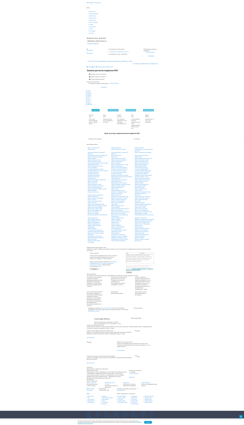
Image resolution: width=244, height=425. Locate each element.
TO (88, 397)
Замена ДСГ (91, 234)
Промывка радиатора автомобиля (143, 221)
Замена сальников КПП (140, 205)
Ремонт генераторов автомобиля (143, 152)
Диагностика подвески (93, 222)
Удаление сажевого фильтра (142, 239)
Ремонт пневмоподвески (94, 224)
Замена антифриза (116, 219)
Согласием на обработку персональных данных (139, 269)
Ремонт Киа (95, 110)
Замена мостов (115, 222)
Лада (133, 413)
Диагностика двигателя (94, 147)
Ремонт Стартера (92, 202)
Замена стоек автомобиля (118, 227)
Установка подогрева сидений (119, 172)
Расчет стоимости (91, 382)
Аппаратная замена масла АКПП (96, 231)
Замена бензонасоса (116, 181)
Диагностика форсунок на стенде (119, 164)
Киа (106, 411)
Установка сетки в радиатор (95, 230)
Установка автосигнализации (142, 172)
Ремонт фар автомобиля (117, 202)
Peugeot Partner (149, 400)
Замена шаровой (92, 158)
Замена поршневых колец (117, 190)
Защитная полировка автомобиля (119, 175)
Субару (125, 411)
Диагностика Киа (148, 110)
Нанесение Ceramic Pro (93, 176)
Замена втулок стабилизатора (142, 224)
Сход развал (91, 242)
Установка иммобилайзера (141, 169)
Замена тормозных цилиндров (95, 198)
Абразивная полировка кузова (119, 237)
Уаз (151, 414)
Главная (90, 67)
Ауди (124, 416)
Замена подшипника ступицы (95, 166)
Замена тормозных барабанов (95, 157)
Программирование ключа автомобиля (98, 170)
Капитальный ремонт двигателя (96, 237)
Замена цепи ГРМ (139, 147)
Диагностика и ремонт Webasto (119, 167)
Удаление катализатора (141, 217)
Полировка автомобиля (94, 175)
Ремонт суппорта (92, 199)
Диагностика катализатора (141, 210)
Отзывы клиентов (145, 382)
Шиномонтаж (92, 20)
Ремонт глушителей (116, 155)
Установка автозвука (116, 173)
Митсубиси (144, 411)
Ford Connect (134, 400)
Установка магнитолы (93, 173)
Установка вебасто (92, 167)
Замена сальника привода (94, 225)
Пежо (151, 411)
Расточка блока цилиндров (94, 187)
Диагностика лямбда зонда (94, 210)
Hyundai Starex (135, 403)
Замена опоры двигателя (94, 160)
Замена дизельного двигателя (142, 178)
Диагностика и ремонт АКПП (95, 208)
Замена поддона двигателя (141, 184)
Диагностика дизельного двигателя (97, 179)
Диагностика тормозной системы (119, 196)
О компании (92, 31)
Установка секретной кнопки (118, 170)
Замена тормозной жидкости (118, 199)
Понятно (148, 422)
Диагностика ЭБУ (139, 237)
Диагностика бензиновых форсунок (120, 208)
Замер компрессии (139, 187)
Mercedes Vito (148, 397)
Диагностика (92, 15)
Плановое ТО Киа (113, 110)
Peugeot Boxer (148, 399)
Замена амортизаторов (141, 166)
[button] (18, 318)
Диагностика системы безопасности (120, 211)
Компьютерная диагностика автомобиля (98, 163)
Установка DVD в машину (141, 173)
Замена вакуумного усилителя (142, 196)
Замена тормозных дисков (141, 155)
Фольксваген (108, 416)
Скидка (91, 24)
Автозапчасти (92, 18)
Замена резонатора (93, 217)
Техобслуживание (93, 13)
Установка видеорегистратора (95, 169)
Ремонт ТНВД (138, 190)
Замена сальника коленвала (118, 158)
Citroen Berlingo (122, 396)
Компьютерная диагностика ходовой (144, 214)
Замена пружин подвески (141, 164)
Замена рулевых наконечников (95, 195)
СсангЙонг (116, 416)
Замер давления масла (93, 164)
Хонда (151, 417)
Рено (115, 413)
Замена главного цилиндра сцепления (97, 205)
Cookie (99, 266)
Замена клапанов (92, 190)
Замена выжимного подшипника (143, 204)
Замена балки (91, 227)
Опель (142, 416)
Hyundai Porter (121, 400)
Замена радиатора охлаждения (119, 179)
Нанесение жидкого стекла (142, 176)
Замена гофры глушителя (94, 219)
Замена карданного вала (117, 205)
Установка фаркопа (116, 228)
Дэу (97, 413)
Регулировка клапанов (140, 185)
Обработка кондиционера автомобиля (144, 219)
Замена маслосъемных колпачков (143, 158)
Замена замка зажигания (141, 199)
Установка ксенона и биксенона (119, 169)
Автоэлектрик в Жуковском (95, 236)
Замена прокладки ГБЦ (140, 189)
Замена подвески (92, 228)
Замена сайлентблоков (117, 166)
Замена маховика (139, 182)
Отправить (129, 272)
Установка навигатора (93, 172)
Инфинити (98, 414)
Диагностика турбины (93, 213)
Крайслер (89, 417)
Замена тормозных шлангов (142, 198)
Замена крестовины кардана (95, 207)
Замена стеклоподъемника (118, 201)
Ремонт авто (92, 11)
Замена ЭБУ (114, 204)
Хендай (143, 414)
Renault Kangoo (148, 402)
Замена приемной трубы (117, 217)
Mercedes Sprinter (149, 396)
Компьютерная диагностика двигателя (97, 155)
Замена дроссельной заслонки (119, 182)
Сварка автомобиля (140, 236)
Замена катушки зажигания (95, 201)
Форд (133, 411)
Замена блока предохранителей (96, 204)
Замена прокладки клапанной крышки (121, 184)
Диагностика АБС (92, 239)
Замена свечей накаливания (118, 240)
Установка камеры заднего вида (143, 170)
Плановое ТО (126, 382)
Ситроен (98, 411)
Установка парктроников (141, 167)
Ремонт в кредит (93, 22)
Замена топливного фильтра (142, 228)
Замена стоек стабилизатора (142, 222)
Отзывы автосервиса (106, 308)
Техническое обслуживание (142, 234)
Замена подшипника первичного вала (97, 189)
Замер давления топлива (141, 213)
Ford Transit (134, 402)
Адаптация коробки (140, 202)
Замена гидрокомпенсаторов (142, 179)
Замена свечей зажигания (141, 161)
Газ (105, 414)
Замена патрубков (92, 182)
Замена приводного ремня (94, 184)
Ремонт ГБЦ (114, 157)
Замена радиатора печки (94, 221)
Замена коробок (115, 233)
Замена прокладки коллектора (95, 185)
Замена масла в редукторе (141, 231)
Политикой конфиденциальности (139, 268)
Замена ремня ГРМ (116, 147)
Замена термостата (116, 221)
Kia (95, 67)
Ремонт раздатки (115, 207)
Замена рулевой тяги (93, 196)
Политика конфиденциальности (108, 410)
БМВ (88, 414)
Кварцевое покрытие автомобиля (143, 175)
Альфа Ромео (126, 414)
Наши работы (92, 26)
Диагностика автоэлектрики (118, 213)
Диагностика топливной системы (143, 211)
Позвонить (150, 56)
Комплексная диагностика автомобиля (97, 214)
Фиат (151, 416)
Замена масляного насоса (141, 181)
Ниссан (143, 413)
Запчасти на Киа (131, 110)
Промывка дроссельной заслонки (119, 239)
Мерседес (134, 416)
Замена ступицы (115, 224)
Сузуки (125, 413)
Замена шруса (138, 157)
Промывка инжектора (93, 192)
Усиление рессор (139, 227)
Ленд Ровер (117, 411)
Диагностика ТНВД (92, 181)
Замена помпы (115, 189)
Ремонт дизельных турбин (94, 161)
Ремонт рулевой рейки (117, 161)
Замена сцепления (115, 163)
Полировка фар (92, 178)
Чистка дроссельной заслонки (119, 230)
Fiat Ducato (134, 399)
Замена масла (91, 149)
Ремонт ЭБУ (138, 201)
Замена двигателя (115, 178)
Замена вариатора (139, 233)
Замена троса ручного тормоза (119, 198)
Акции (90, 28)
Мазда (133, 414)
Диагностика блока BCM (141, 208)
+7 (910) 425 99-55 (92, 43)
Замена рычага (138, 225)
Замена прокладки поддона (118, 185)
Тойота (152, 413)
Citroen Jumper (121, 397)
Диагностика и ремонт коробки (96, 233)
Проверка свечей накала (94, 240)
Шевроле (89, 416)
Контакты (91, 33)
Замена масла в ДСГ (116, 231)
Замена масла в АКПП (140, 207)
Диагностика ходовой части (142, 163)
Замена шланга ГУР (116, 195)
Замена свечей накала (116, 187)
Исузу (97, 416)
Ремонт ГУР (138, 195)
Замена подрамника (116, 225)
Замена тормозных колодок (118, 149)
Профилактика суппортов (141, 230)
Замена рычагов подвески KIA (105, 67)
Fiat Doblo (120, 399)
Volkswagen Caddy (122, 402)
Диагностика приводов (117, 210)
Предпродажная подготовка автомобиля (121, 176)
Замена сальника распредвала (119, 160)
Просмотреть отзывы (93, 311)
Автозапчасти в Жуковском (118, 234)
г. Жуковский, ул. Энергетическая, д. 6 (119, 51)
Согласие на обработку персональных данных (127, 410)
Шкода (115, 414)
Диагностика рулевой (93, 211)
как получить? (91, 337)
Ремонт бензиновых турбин (142, 160)
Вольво (106, 413)
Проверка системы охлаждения (119, 236)
